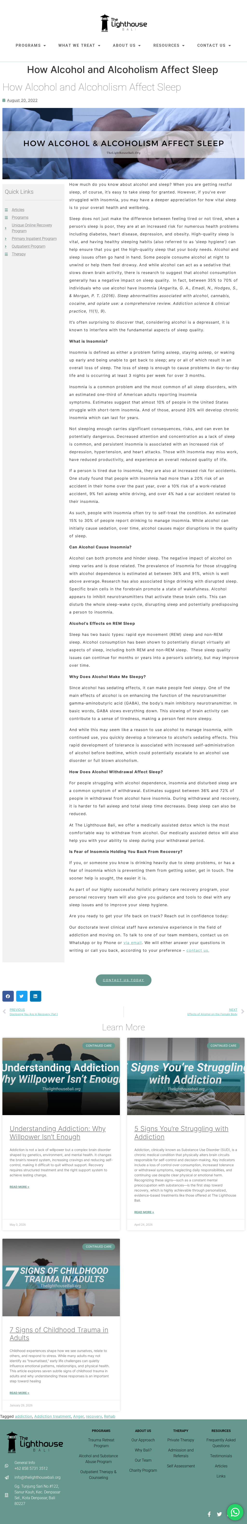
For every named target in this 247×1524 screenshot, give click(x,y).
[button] (8, 996)
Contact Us (211, 45)
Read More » (19, 1187)
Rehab (109, 1416)
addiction (23, 1416)
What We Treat (77, 45)
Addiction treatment (52, 1416)
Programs (28, 45)
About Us (124, 45)
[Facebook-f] (209, 1514)
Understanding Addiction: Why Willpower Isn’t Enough (58, 1133)
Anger (78, 1416)
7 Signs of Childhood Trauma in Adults (59, 1334)
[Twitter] (219, 1514)
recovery (94, 1416)
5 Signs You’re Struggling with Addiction (181, 1133)
